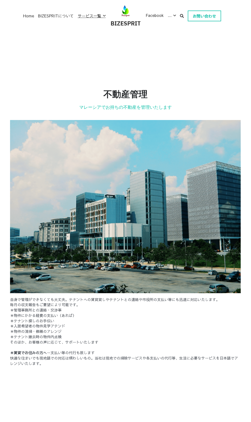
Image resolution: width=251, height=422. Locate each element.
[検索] (182, 16)
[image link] (125, 11)
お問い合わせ (204, 16)
